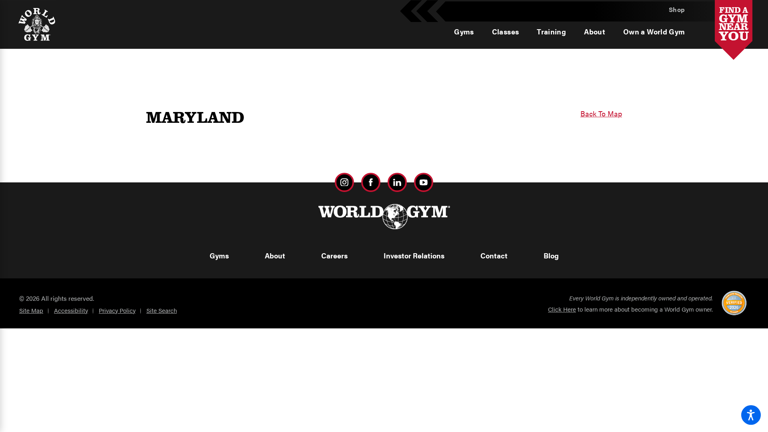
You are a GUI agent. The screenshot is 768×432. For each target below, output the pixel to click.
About (275, 255)
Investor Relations (414, 255)
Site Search (161, 310)
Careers (334, 255)
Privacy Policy (117, 310)
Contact (494, 255)
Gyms (219, 255)
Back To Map (601, 113)
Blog (551, 255)
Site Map (31, 310)
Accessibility (71, 310)
